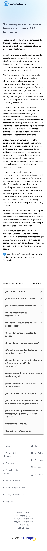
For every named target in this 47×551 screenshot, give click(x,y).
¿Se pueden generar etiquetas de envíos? (20, 334)
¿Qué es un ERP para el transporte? (21, 393)
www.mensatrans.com (23, 519)
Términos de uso (13, 480)
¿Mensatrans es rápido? (16, 424)
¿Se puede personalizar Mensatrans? (22, 343)
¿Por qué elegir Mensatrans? (18, 431)
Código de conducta (15, 494)
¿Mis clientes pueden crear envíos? (21, 305)
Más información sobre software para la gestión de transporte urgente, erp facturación (22, 257)
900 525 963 (23, 525)
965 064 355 (23, 528)
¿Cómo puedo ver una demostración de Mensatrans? (21, 385)
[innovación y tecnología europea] (23, 538)
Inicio (8, 446)
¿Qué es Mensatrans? (15, 291)
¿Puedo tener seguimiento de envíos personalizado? (21, 324)
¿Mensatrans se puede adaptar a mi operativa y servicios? (22, 351)
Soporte (9, 501)
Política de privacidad (15, 487)
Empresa (10, 463)
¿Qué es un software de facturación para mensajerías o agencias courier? (22, 402)
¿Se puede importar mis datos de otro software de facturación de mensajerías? (22, 363)
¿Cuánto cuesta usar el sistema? (20, 298)
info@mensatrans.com (23, 522)
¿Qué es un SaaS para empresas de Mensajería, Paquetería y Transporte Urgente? (22, 413)
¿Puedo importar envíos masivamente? (16, 314)
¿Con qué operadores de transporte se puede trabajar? (22, 375)
